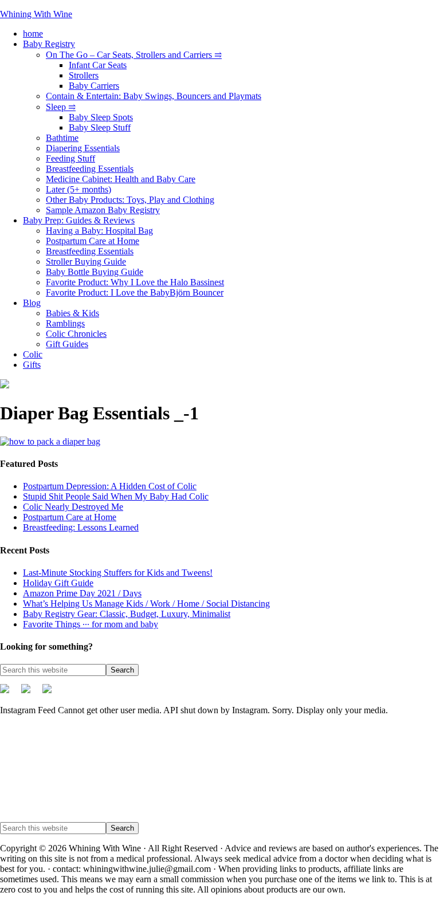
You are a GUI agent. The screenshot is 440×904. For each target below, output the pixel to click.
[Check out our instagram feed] (51, 693)
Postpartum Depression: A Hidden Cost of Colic (110, 486)
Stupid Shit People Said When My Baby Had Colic (116, 496)
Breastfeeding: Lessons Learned (81, 527)
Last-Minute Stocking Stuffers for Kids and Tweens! (118, 572)
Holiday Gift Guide (58, 583)
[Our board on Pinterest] (30, 693)
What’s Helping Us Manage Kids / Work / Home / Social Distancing (146, 603)
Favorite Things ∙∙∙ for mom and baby (90, 624)
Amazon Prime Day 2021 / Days (82, 593)
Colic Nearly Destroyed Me (73, 507)
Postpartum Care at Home (69, 517)
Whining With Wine (36, 14)
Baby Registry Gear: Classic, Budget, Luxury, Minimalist (126, 614)
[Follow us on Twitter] (9, 693)
